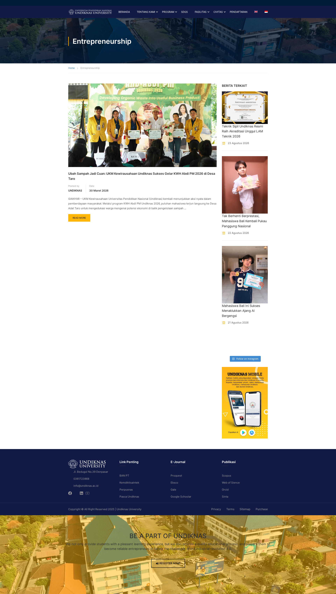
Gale (173, 489)
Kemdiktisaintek (129, 482)
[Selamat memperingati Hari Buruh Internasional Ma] (251, 350)
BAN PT (124, 475)
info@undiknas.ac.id (86, 485)
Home (71, 68)
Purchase (262, 509)
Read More (81, 216)
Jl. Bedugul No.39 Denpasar (91, 471)
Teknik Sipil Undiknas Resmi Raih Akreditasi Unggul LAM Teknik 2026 (242, 131)
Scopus (226, 475)
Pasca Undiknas (129, 496)
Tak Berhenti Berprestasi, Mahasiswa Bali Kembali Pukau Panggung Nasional (244, 221)
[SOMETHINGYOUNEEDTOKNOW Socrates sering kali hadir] (239, 343)
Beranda (124, 11)
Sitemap (245, 509)
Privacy (216, 509)
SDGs (184, 11)
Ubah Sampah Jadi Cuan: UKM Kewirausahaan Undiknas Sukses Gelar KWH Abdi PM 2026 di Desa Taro (141, 176)
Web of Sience (231, 482)
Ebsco (174, 482)
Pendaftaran (238, 11)
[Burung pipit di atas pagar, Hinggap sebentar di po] (263, 350)
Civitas (218, 11)
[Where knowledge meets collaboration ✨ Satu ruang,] (227, 335)
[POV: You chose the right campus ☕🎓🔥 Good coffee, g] (263, 343)
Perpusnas (126, 489)
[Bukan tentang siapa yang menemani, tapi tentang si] (227, 343)
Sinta (225, 496)
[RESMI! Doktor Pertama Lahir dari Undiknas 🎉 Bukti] (239, 335)
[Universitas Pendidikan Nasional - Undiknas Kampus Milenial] (90, 12)
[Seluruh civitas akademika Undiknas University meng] (227, 350)
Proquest (176, 475)
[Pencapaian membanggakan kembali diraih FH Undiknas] (239, 350)
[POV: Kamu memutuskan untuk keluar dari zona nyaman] (251, 335)
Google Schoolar (181, 496)
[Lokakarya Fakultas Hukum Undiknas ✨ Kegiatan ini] (251, 343)
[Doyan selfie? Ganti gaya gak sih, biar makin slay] (263, 335)
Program (168, 11)
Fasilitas (200, 11)
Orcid (225, 489)
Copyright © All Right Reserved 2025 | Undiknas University (104, 509)
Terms (230, 509)
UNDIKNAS (75, 190)
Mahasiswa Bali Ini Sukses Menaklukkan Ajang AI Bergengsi (241, 311)
